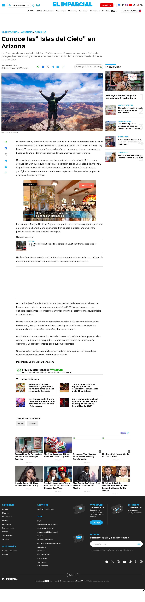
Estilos (5, 532)
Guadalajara (61, 11)
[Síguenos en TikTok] (134, 4)
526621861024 (97, 507)
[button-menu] (3, 5)
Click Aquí (96, 523)
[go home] (10, 579)
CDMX (39, 11)
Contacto (41, 551)
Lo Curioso (7, 517)
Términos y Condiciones (124, 550)
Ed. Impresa (95, 11)
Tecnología (7, 535)
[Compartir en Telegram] (52, 67)
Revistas (105, 11)
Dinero (5, 520)
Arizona (27, 32)
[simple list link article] (124, 82)
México (5, 509)
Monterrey (72, 11)
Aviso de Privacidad (45, 528)
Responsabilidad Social (47, 532)
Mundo (5, 513)
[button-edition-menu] (122, 10)
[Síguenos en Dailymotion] (141, 4)
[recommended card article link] (21, 246)
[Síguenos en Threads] (138, 4)
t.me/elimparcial (134, 507)
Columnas (83, 11)
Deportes (6, 524)
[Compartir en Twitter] (48, 67)
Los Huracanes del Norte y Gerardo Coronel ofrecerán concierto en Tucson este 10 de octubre (42, 402)
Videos (5, 554)
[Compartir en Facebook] (43, 67)
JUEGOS (31, 11)
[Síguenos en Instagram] (126, 4)
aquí (69, 372)
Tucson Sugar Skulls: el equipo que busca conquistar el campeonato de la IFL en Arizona (85, 387)
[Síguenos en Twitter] (123, 4)
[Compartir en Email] (57, 67)
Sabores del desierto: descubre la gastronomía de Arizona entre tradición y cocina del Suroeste (41, 387)
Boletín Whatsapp (45, 509)
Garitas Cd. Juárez (131, 11)
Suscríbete (106, 5)
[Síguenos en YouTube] (130, 4)
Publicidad (42, 558)
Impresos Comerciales (47, 525)
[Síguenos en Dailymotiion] (141, 561)
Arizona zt (33, 423)
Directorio (41, 547)
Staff (39, 521)
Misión (40, 536)
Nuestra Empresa (45, 539)
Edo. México (49, 11)
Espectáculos (8, 528)
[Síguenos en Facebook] (119, 4)
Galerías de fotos (9, 551)
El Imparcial (10, 32)
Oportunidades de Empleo (49, 543)
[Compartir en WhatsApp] (38, 67)
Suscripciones (43, 554)
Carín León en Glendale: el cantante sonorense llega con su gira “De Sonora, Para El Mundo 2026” (85, 402)
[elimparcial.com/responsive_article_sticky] (143, 590)
